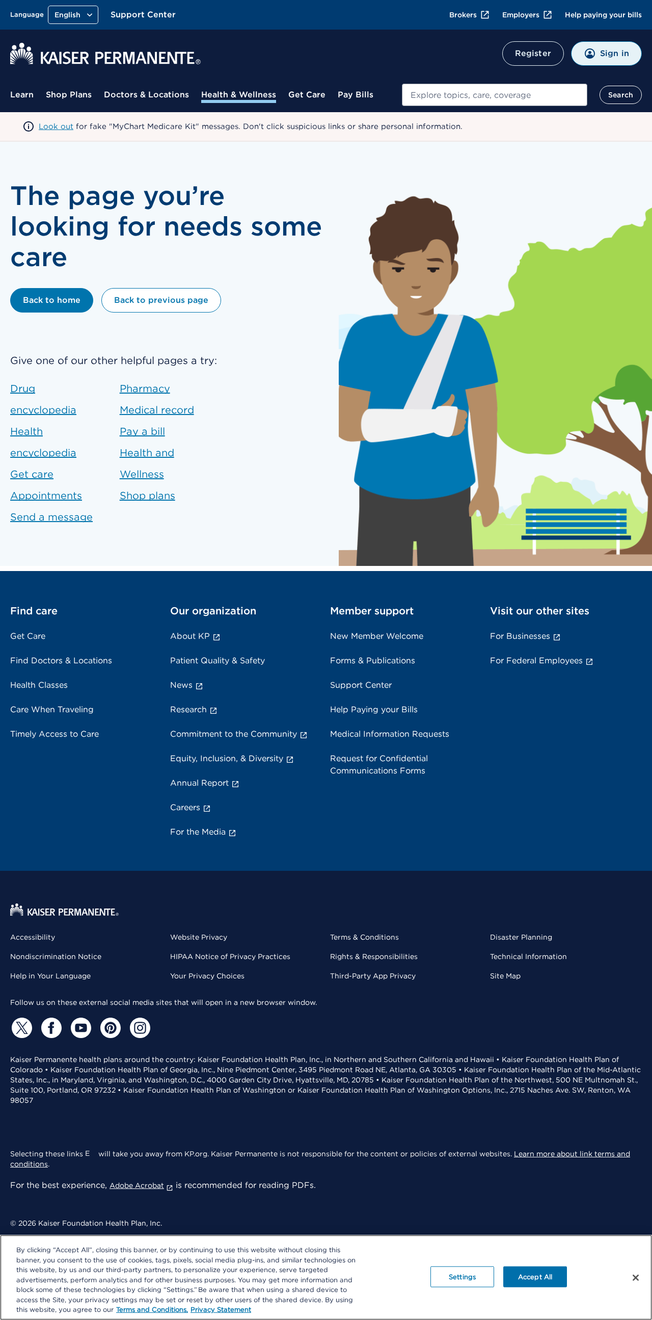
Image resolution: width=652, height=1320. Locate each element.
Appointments (46, 495)
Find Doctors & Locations (61, 660)
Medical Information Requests (389, 734)
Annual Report (199, 783)
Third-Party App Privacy (373, 976)
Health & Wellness (238, 94)
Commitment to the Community (233, 734)
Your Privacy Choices (207, 976)
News (181, 685)
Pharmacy (145, 388)
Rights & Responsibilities (374, 956)
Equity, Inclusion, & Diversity (226, 758)
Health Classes (39, 685)
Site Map (505, 976)
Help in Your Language (50, 976)
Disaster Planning (521, 937)
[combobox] (494, 95)
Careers (185, 807)
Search (620, 95)
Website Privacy (198, 937)
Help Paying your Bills (374, 709)
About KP (190, 636)
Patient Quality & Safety (217, 660)
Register (533, 53)
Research (188, 709)
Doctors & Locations (146, 94)
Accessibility (32, 937)
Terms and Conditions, (152, 1309)
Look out (56, 126)
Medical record (157, 410)
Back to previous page (161, 300)
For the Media (198, 832)
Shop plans (147, 495)
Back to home (51, 300)
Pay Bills (355, 94)
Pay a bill (142, 431)
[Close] (635, 1277)
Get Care (306, 94)
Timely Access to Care (54, 734)
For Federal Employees (536, 660)
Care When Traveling (52, 709)
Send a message (51, 517)
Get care (31, 474)
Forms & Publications (372, 660)
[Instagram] (138, 1028)
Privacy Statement (221, 1309)
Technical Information (528, 956)
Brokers (463, 15)
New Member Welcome (376, 636)
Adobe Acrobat (137, 1185)
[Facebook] (50, 1028)
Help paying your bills (603, 15)
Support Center (143, 14)
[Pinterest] (109, 1028)
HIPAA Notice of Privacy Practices (230, 956)
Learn (22, 94)
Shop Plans (69, 94)
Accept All (535, 1276)
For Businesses (520, 636)
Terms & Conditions (364, 937)
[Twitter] (20, 1028)
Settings (462, 1276)
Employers (520, 15)
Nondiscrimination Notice (55, 956)
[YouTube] (79, 1028)
